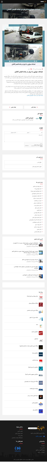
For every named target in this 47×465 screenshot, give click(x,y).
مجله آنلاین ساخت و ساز (33, 395)
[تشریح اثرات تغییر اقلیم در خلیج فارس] (41, 276)
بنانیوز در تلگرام (39, 436)
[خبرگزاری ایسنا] (41, 354)
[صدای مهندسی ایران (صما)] (41, 297)
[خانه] (41, 326)
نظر (29, 69)
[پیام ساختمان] (41, 361)
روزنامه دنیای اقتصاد (34, 388)
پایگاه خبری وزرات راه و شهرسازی (32, 246)
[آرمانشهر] (41, 340)
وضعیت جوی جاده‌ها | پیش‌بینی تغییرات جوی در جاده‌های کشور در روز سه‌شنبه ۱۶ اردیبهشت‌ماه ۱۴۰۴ (25, 252)
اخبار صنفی (39, 229)
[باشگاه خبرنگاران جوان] (41, 304)
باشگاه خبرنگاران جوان (33, 303)
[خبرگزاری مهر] (41, 411)
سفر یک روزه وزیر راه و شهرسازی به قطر (30, 259)
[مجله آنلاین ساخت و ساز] (41, 397)
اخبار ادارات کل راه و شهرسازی (35, 220)
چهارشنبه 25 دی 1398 (37, 69)
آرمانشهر (36, 339)
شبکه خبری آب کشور (34, 317)
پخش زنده (20, 435)
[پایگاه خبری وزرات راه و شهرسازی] (41, 383)
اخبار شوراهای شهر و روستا (36, 191)
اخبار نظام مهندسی (37, 212)
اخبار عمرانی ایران (19, 433)
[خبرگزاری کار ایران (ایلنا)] (41, 368)
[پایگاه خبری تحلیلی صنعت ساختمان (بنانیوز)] (41, 347)
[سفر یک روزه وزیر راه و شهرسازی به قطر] (41, 261)
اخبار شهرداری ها (38, 189)
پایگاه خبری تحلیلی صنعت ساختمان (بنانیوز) (29, 346)
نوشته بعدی (13, 107)
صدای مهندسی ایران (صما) (32, 296)
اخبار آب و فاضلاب (37, 200)
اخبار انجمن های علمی (36, 217)
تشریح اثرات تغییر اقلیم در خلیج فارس (30, 275)
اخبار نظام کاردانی (37, 232)
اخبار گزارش (39, 210)
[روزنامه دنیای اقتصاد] (41, 390)
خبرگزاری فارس (35, 403)
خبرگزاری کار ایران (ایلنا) (33, 367)
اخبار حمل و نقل (38, 208)
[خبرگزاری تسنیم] (41, 333)
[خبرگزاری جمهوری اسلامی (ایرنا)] (41, 375)
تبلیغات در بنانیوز (41, 452)
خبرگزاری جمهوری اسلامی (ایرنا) (31, 374)
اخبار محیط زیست (37, 205)
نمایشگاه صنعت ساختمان (17, 438)
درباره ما (43, 445)
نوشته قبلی (33, 107)
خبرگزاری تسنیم (35, 331)
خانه (26, 13)
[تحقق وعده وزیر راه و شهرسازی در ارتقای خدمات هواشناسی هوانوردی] (41, 268)
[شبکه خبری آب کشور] (41, 319)
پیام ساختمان (35, 360)
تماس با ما (42, 448)
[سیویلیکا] (17, 449)
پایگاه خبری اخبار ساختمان (32, 310)
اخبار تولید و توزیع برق (36, 196)
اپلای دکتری (20, 431)
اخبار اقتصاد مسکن (37, 203)
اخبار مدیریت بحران (37, 198)
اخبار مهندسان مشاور (37, 186)
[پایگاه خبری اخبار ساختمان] (41, 311)
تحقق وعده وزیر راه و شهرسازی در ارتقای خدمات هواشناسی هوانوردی (26, 267)
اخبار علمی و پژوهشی (37, 222)
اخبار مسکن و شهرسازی (36, 193)
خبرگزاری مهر (35, 410)
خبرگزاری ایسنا (35, 353)
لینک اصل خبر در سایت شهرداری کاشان (35, 95)
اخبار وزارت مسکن (37, 227)
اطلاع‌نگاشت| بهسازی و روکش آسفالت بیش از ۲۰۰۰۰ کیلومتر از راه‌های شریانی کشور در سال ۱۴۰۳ (25, 243)
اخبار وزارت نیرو (38, 224)
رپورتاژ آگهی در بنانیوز (40, 450)
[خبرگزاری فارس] (41, 404)
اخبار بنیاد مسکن (38, 215)
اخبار (22, 13)
